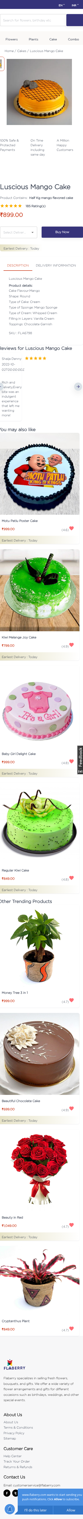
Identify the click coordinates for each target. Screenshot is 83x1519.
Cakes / (23, 50)
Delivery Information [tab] (56, 265)
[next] (78, 387)
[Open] (32, 232)
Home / (10, 50)
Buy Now (62, 231)
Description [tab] (18, 265)
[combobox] (15, 232)
